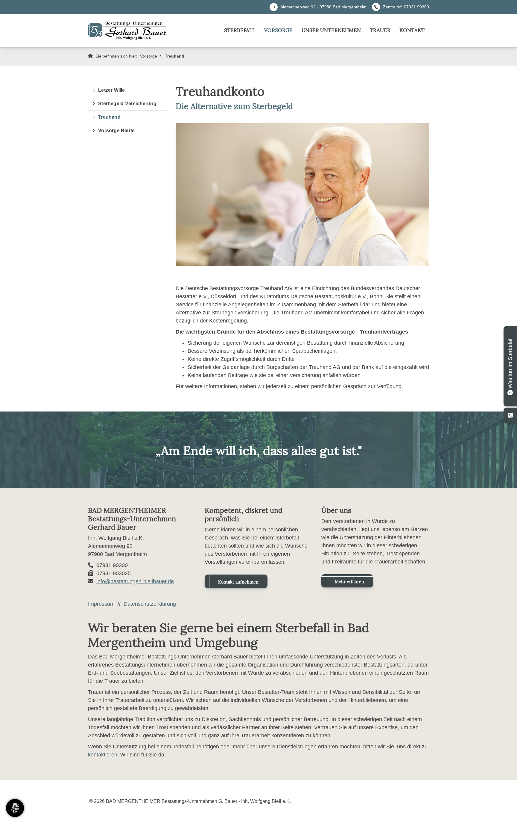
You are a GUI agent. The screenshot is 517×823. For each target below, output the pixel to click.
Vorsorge (278, 30)
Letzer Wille (111, 90)
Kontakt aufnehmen (238, 582)
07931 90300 (416, 6)
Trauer (380, 30)
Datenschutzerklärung (150, 604)
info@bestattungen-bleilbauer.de (135, 581)
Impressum (101, 604)
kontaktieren (102, 755)
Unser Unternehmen (331, 30)
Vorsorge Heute (116, 130)
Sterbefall (239, 30)
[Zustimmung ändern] (15, 808)
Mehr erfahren (349, 581)
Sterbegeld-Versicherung (127, 103)
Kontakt (412, 30)
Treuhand (174, 56)
